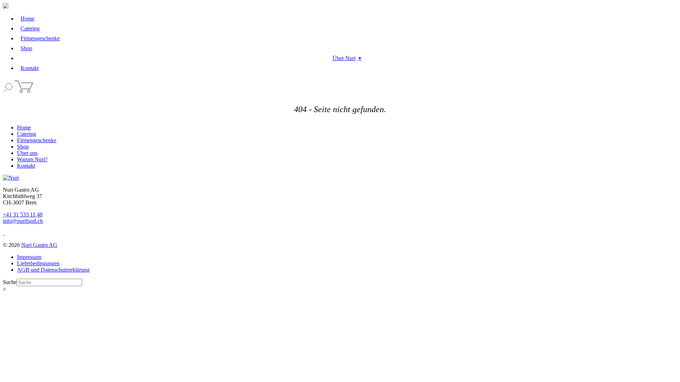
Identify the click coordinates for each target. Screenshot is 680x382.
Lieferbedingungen (38, 263)
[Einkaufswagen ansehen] (24, 91)
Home (27, 19)
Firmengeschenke (40, 38)
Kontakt (30, 68)
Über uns (27, 153)
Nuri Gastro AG (39, 245)
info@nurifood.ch (23, 221)
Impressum (29, 257)
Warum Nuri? (32, 159)
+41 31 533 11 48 (22, 215)
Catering (30, 28)
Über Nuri (344, 58)
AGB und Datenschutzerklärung (53, 270)
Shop (26, 48)
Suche (10, 282)
